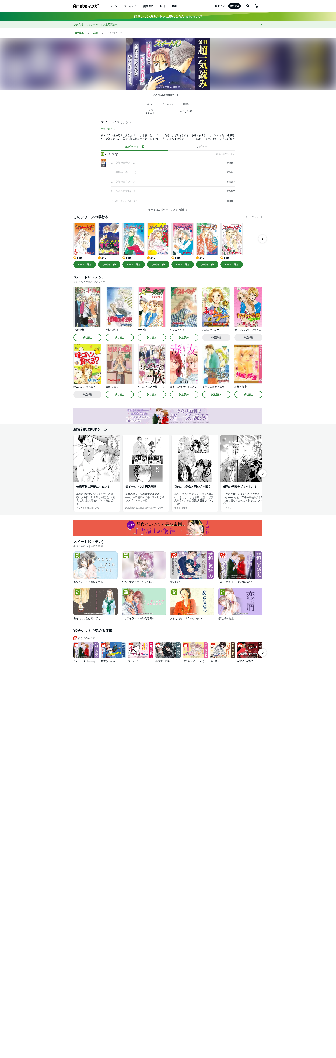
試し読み (87, 337)
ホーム (113, 6)
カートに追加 (84, 264)
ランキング (130, 6)
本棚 (174, 6)
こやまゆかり (108, 129)
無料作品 (148, 6)
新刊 (162, 6)
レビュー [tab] (202, 147)
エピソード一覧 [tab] (135, 147)
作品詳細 (216, 337)
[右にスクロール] (262, 239)
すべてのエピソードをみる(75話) (166, 209)
